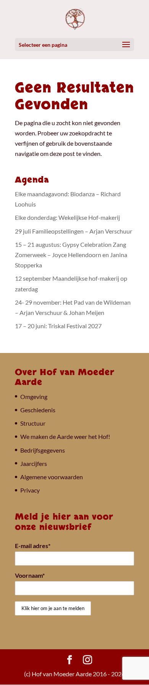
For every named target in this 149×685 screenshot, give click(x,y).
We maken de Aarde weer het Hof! (65, 436)
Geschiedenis (37, 409)
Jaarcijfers (33, 463)
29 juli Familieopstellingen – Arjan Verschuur (73, 231)
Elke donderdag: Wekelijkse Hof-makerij (67, 217)
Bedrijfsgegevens (42, 450)
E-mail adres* (32, 545)
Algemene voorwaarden (51, 476)
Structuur (32, 423)
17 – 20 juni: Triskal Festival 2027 (58, 325)
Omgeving (33, 396)
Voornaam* (30, 575)
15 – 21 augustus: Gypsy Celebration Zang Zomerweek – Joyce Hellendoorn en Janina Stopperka (71, 255)
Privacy (30, 490)
